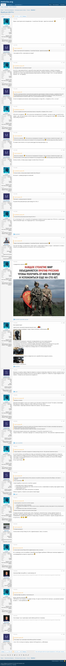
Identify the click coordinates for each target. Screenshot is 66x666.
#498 (64, 589)
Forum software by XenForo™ (12, 663)
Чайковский (9, 536)
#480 (64, 106)
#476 (64, 18)
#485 (64, 211)
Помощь (61, 661)
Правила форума (55, 661)
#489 (64, 369)
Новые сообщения (4, 6)
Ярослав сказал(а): (17, 547)
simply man (6, 376)
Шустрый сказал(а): (18, 592)
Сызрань (10, 583)
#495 (64, 523)
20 (13, 16)
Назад (3, 16)
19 (11, 16)
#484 (64, 193)
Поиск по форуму (12, 6)
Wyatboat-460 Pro (7, 12)
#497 (64, 570)
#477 (64, 45)
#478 (64, 62)
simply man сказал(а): (18, 398)
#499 (64, 615)
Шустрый (6, 577)
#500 (64, 634)
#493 (64, 472)
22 (17, 16)
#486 (64, 237)
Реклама (14, 664)
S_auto (3, 14)
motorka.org (9, 664)
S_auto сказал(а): (17, 48)
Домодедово (9, 251)
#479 (64, 88)
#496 (64, 544)
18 (9, 16)
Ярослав (6, 530)
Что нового (9, 4)
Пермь (10, 383)
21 (15, 16)
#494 (64, 497)
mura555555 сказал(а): (18, 65)
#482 (64, 150)
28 (20, 16)
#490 (64, 395)
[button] (13, 4)
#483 (64, 167)
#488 (64, 322)
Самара (10, 32)
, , (21, 319)
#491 (64, 421)
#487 (64, 261)
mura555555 (6, 52)
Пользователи (18, 4)
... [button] (7, 16)
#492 (64, 446)
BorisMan (6, 244)
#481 (64, 132)
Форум (3, 4)
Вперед (24, 16)
